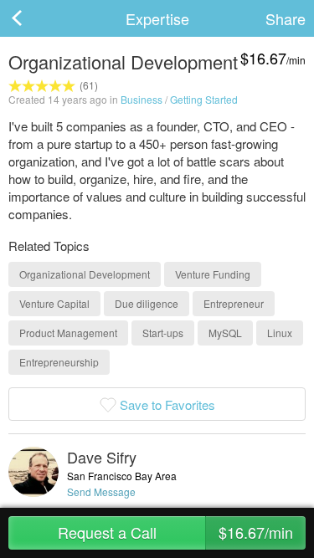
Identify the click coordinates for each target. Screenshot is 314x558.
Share (285, 18)
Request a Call (176, 532)
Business (141, 99)
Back (33, 18)
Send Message (101, 491)
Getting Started (204, 99)
